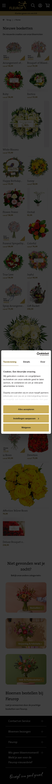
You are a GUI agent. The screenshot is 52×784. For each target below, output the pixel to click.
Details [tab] (26, 362)
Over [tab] (42, 362)
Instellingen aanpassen (24, 418)
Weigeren (26, 427)
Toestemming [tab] (9, 362)
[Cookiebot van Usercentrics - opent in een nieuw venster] (37, 354)
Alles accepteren (26, 409)
